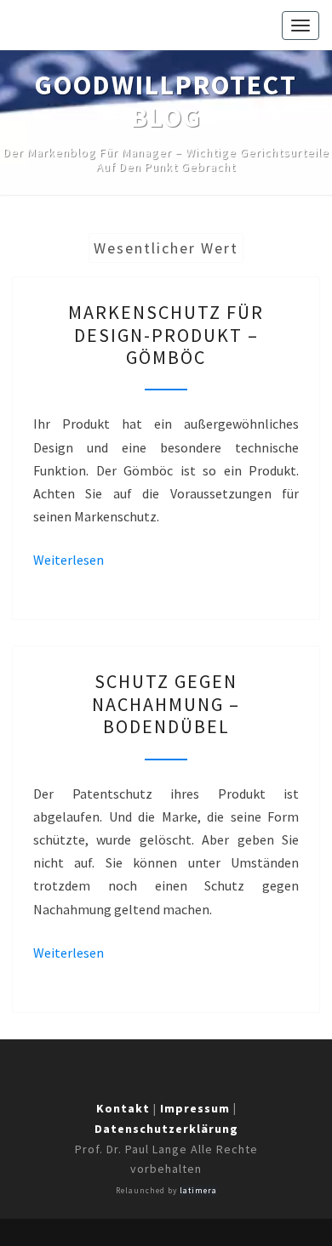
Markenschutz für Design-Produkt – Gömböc (166, 334)
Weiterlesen (68, 559)
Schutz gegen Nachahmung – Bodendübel (166, 703)
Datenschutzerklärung (166, 1128)
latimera (198, 1191)
